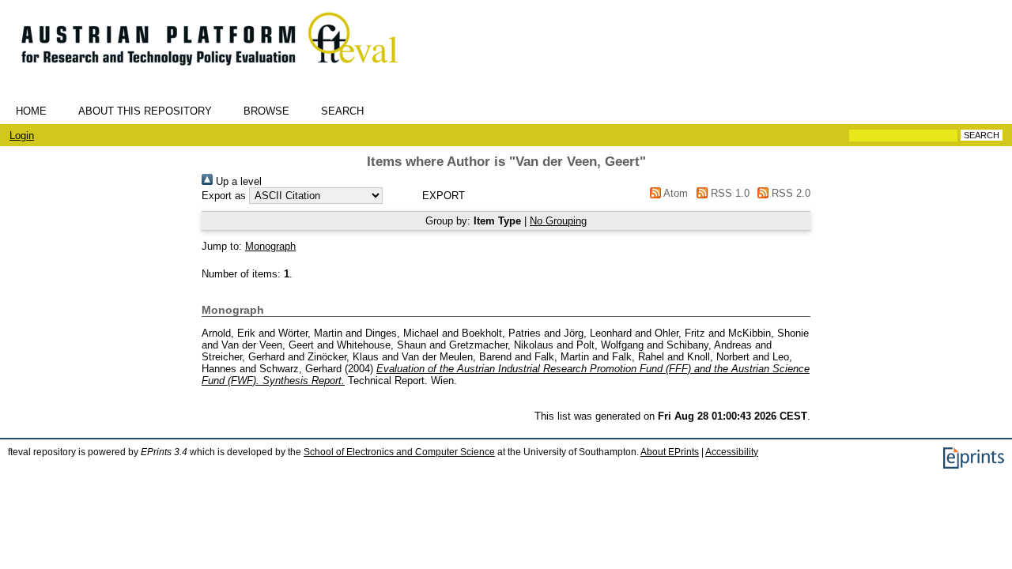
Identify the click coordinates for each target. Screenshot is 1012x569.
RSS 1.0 (728, 193)
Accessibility (731, 452)
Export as (224, 196)
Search (342, 111)
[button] (443, 195)
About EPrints (669, 452)
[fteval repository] (221, 72)
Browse (266, 111)
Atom (674, 193)
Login (21, 135)
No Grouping (558, 221)
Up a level (237, 181)
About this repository (145, 111)
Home (31, 111)
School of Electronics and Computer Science (399, 452)
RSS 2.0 (789, 193)
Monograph (270, 246)
